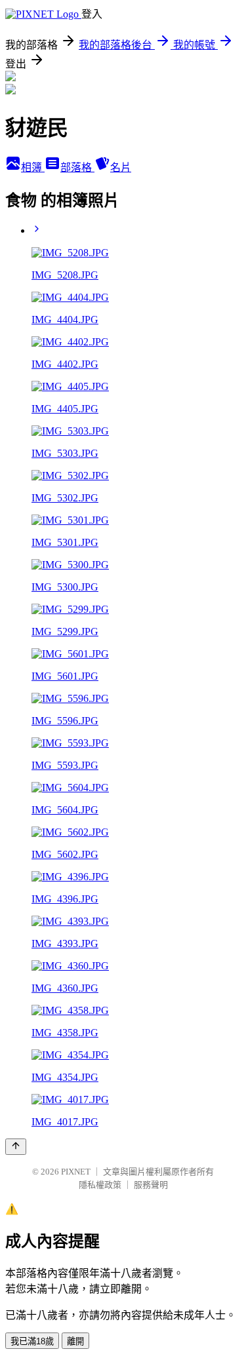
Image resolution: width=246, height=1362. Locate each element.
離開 (75, 1341)
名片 (120, 167)
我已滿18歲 (32, 1341)
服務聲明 (151, 1185)
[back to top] (15, 1146)
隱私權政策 (100, 1185)
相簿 (33, 167)
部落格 (77, 167)
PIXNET (76, 1172)
